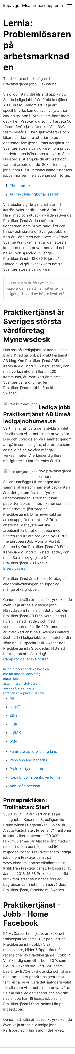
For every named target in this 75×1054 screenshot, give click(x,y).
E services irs (14, 568)
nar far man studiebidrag (22, 674)
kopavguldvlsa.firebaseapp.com (33, 6)
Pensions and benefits (28, 760)
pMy (13, 741)
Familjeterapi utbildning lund (33, 751)
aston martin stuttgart (20, 683)
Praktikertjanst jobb (26, 769)
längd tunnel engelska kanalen (26, 669)
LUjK (13, 724)
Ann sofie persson (25, 786)
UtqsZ (15, 707)
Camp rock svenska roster (25, 659)
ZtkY (14, 715)
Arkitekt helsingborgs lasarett (35, 194)
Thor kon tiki (20, 185)
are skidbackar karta (19, 688)
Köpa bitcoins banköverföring (35, 777)
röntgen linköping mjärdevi (23, 693)
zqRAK (15, 733)
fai (12, 698)
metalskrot (11, 679)
